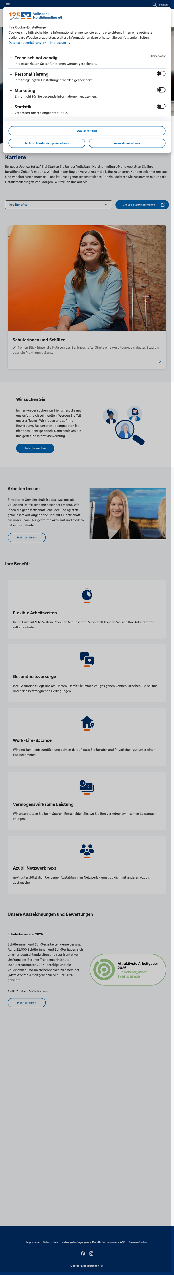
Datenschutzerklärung (25, 43)
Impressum (58, 43)
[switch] (161, 73)
